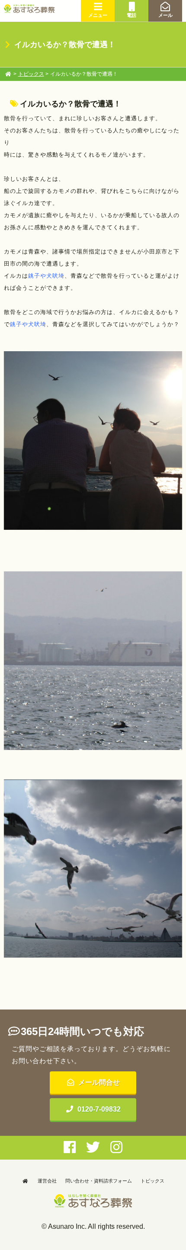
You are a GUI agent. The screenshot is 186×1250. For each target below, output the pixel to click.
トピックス (31, 74)
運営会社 (47, 1180)
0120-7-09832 (99, 1109)
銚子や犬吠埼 (46, 275)
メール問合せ (99, 1082)
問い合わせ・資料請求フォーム (98, 1180)
